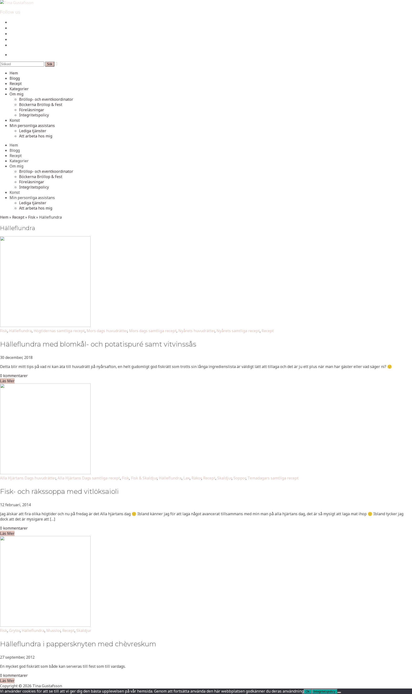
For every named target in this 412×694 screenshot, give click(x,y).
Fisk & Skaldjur (144, 478)
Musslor (53, 630)
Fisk (31, 217)
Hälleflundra (20, 330)
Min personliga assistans (32, 125)
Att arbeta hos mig (35, 136)
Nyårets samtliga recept (238, 330)
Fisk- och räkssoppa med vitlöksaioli (59, 491)
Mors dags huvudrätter (107, 330)
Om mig (16, 94)
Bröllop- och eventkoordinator (46, 99)
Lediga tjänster (32, 130)
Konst (15, 120)
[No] (339, 692)
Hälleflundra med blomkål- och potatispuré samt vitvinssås (98, 344)
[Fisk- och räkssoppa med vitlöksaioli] (45, 472)
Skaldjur (224, 478)
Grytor (14, 630)
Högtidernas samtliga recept (59, 330)
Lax (186, 478)
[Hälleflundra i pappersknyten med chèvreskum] (45, 625)
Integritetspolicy (34, 115)
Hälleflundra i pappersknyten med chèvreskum (78, 644)
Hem (14, 73)
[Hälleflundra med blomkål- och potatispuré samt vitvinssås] (45, 325)
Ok (308, 691)
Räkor (196, 478)
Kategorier (19, 88)
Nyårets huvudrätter (196, 330)
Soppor (239, 478)
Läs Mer (7, 381)
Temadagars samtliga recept (273, 478)
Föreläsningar (31, 109)
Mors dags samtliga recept (152, 330)
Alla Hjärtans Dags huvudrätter (28, 478)
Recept (16, 83)
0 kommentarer (14, 375)
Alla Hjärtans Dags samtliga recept (88, 478)
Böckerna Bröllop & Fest (40, 104)
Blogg (15, 78)
